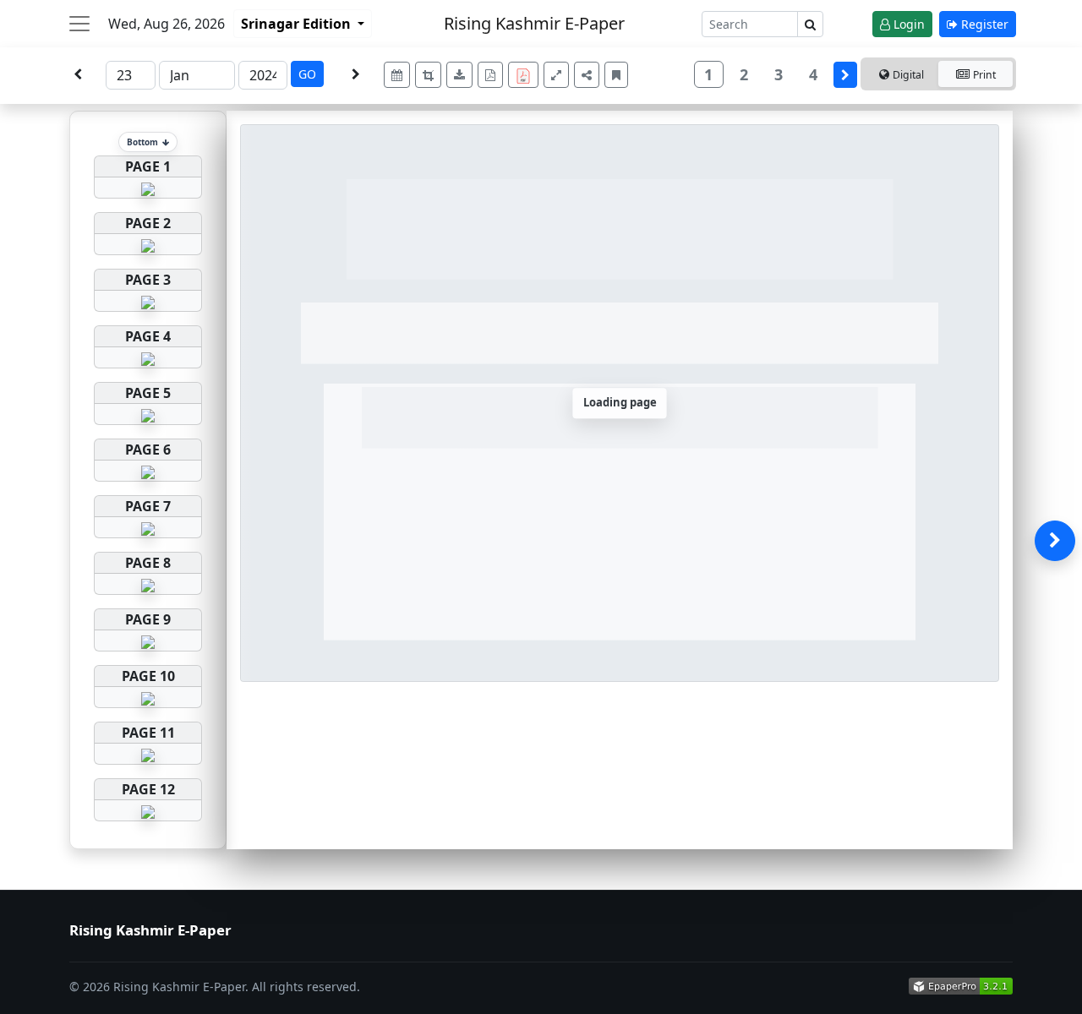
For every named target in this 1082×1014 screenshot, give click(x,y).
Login (907, 24)
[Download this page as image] (459, 75)
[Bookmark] (616, 75)
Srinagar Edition (297, 23)
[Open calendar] (397, 75)
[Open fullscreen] (556, 75)
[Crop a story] (428, 75)
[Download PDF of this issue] (526, 72)
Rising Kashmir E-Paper (534, 23)
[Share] (586, 75)
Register (983, 24)
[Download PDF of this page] (490, 75)
